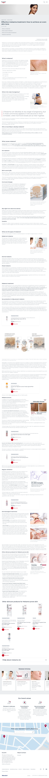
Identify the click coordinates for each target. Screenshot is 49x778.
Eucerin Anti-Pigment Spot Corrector (10, 573)
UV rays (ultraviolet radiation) (26, 152)
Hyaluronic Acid (20, 415)
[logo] (3, 2)
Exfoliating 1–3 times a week (8, 473)
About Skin (3, 19)
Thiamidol (4, 362)
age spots (10, 85)
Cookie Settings (5, 769)
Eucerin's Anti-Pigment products (16, 363)
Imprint (20, 769)
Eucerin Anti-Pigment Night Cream (10, 591)
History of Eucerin (6, 763)
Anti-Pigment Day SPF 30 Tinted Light (35, 308)
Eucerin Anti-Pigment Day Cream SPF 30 (15, 308)
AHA (9, 521)
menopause (22, 184)
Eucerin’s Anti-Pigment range (8, 561)
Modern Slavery (26, 769)
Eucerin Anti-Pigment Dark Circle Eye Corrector (13, 577)
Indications (9, 19)
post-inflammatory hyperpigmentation (21, 549)
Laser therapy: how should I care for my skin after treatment (14, 533)
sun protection (22, 162)
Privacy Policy (5, 771)
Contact (19, 755)
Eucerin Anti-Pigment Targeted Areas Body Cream (13, 583)
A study (22, 421)
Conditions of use (13, 769)
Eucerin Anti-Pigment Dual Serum (9, 404)
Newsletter (33, 769)
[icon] (33, 732)
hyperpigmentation (11, 62)
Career (28, 775)
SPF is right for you (13, 395)
